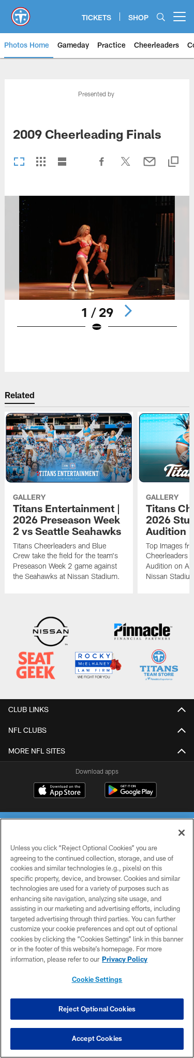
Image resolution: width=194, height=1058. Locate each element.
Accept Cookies (97, 1038)
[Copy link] (173, 162)
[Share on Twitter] (125, 166)
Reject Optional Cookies (97, 1009)
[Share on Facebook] (102, 166)
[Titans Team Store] (158, 666)
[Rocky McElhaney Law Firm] (97, 666)
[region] (97, 938)
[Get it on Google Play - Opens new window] (130, 795)
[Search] (161, 17)
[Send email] (149, 166)
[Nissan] (51, 632)
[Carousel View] (19, 162)
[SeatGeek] (36, 666)
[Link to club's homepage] (20, 12)
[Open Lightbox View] (97, 270)
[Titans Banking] (143, 632)
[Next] (128, 311)
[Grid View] (40, 162)
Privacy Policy (124, 959)
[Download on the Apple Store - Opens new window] (59, 791)
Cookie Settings (97, 979)
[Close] (181, 832)
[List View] (62, 162)
